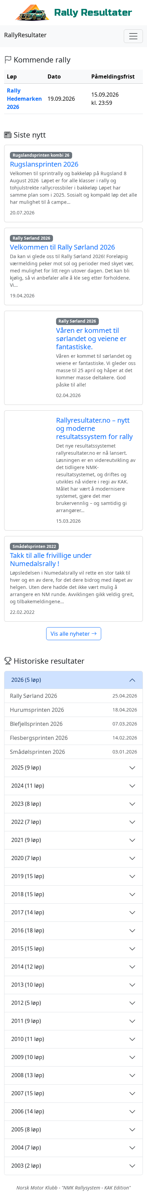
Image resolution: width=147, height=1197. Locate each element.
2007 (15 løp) (27, 1093)
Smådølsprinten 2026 (73, 752)
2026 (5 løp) (26, 680)
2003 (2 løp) (26, 1165)
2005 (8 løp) (26, 1129)
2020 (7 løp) (26, 858)
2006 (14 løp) (27, 1111)
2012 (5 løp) (26, 1002)
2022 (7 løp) (26, 822)
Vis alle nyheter (71, 633)
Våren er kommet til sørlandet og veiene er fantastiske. (91, 338)
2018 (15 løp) (27, 894)
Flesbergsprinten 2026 (73, 738)
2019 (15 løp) (27, 876)
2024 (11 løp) (27, 785)
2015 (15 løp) (27, 948)
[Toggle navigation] (133, 36)
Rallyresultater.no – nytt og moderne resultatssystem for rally (94, 428)
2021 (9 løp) (26, 840)
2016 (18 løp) (27, 930)
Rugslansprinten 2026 (44, 164)
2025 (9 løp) (26, 767)
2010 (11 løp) (27, 1039)
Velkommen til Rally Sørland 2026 (62, 247)
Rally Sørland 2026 (73, 696)
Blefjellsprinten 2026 (73, 724)
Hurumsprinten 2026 (73, 710)
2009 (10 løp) (27, 1057)
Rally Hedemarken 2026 (24, 99)
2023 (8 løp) (26, 803)
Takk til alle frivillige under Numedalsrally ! (51, 559)
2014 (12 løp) (27, 966)
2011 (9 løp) (26, 1021)
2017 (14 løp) (27, 912)
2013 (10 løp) (27, 984)
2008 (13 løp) (27, 1075)
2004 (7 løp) (26, 1147)
